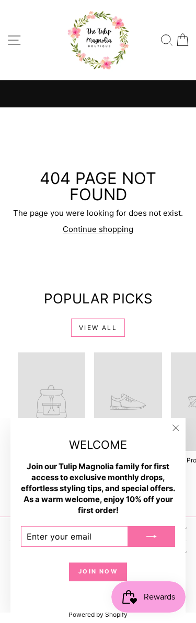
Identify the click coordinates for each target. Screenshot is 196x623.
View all (98, 328)
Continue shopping (98, 229)
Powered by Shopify (98, 614)
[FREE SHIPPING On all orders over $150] (98, 93)
